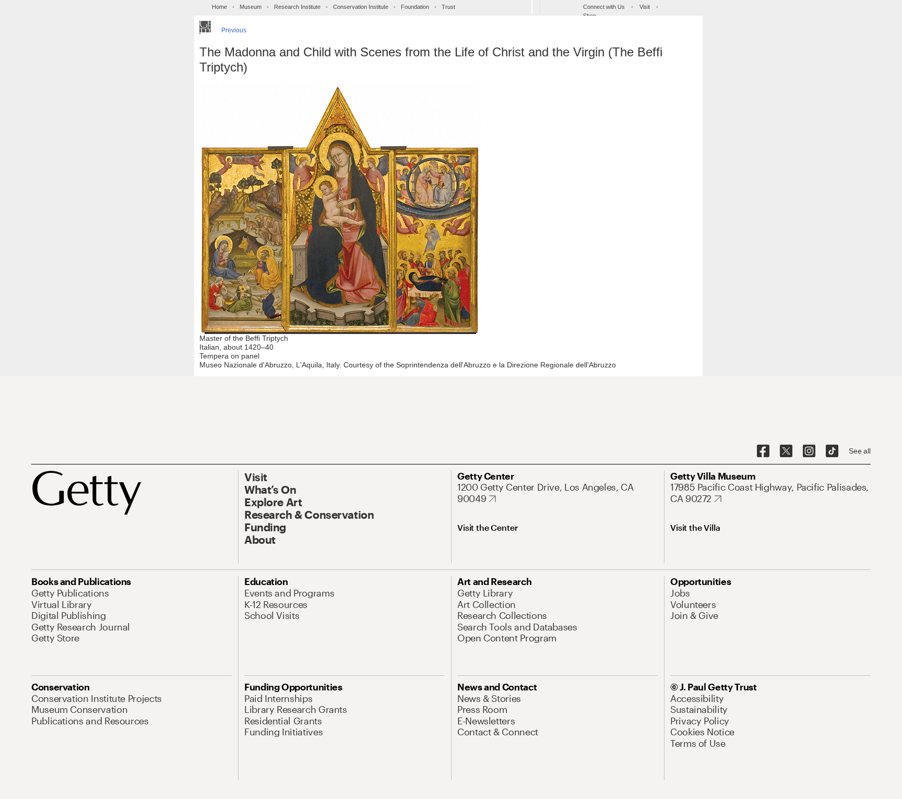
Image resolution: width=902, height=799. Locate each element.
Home (219, 7)
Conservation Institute (360, 7)
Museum (251, 7)
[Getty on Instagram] (809, 451)
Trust (448, 7)
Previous (233, 30)
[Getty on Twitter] (786, 451)
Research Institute (297, 7)
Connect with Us (604, 7)
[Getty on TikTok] (832, 451)
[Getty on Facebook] (763, 451)
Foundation (415, 7)
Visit (644, 7)
